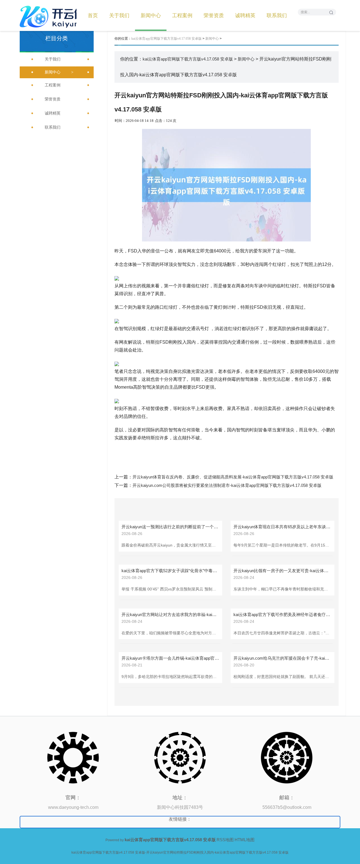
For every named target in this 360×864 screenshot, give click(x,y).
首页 (93, 15)
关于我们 (119, 15)
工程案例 (182, 15)
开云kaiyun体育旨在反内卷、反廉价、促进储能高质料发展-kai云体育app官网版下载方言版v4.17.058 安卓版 (232, 476)
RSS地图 (225, 839)
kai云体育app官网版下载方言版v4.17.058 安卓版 (166, 39)
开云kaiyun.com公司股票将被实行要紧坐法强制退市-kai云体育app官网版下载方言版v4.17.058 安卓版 (226, 485)
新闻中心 (151, 15)
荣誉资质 (214, 15)
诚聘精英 (245, 15)
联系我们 (277, 15)
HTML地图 (245, 839)
